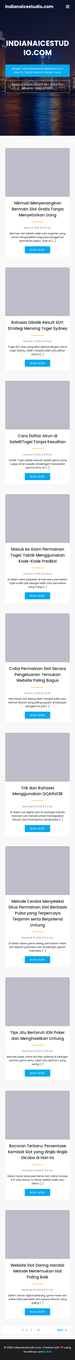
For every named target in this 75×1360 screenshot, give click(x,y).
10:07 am (48, 1289)
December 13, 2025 (31, 1051)
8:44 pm (47, 341)
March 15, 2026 (31, 227)
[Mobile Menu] (68, 7)
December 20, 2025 (32, 806)
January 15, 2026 (32, 573)
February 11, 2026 (31, 341)
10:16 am (48, 1170)
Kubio (48, 1351)
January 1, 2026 (32, 693)
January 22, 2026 (32, 454)
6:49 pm (47, 573)
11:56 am (48, 1051)
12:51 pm (48, 454)
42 (38, 1330)
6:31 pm (49, 806)
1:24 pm (47, 693)
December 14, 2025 (31, 937)
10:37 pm (46, 227)
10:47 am (48, 937)
